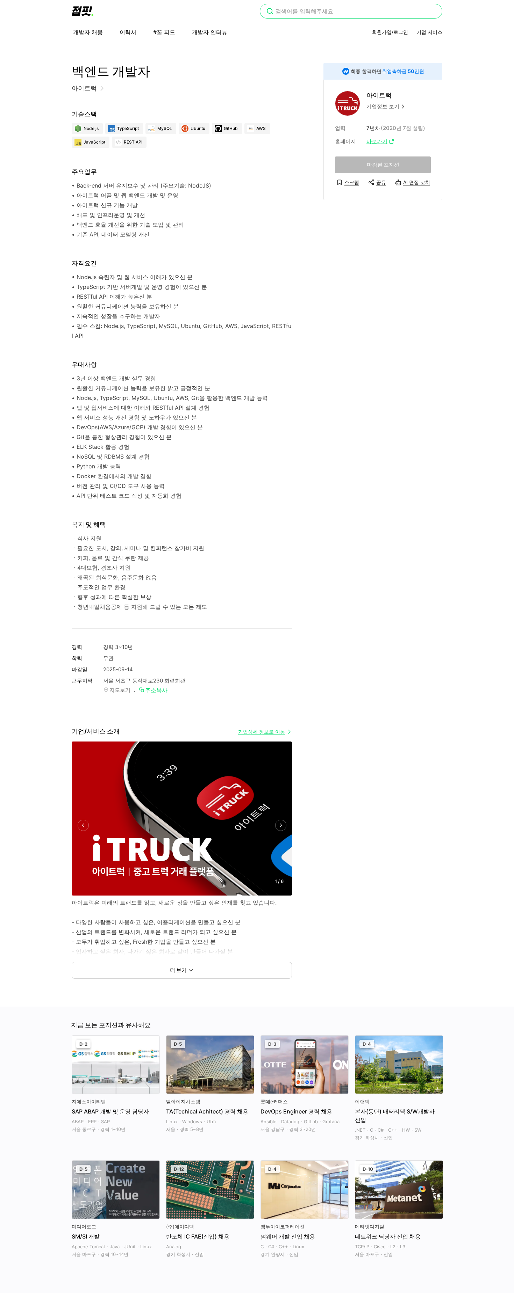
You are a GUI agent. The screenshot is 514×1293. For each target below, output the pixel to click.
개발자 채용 (88, 32)
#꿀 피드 (164, 32)
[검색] (270, 12)
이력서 (128, 32)
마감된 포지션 (383, 164)
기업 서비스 (429, 32)
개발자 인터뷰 (209, 32)
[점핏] (82, 11)
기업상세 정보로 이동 (261, 732)
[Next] (280, 825)
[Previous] (83, 825)
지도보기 (119, 690)
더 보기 (178, 970)
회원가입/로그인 (390, 32)
